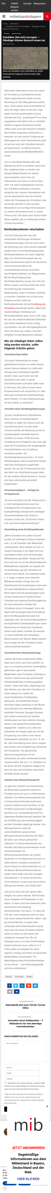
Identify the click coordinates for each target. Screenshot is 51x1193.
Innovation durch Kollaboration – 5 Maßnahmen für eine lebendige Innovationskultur (25, 1023)
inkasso (9, 977)
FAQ (3, 3)
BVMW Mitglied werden (14, 7)
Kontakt (27, 3)
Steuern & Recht (16, 33)
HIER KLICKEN (28, 1179)
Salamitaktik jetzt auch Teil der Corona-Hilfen (25, 1006)
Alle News (7, 33)
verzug (29, 977)
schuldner (19, 977)
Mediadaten (40, 3)
